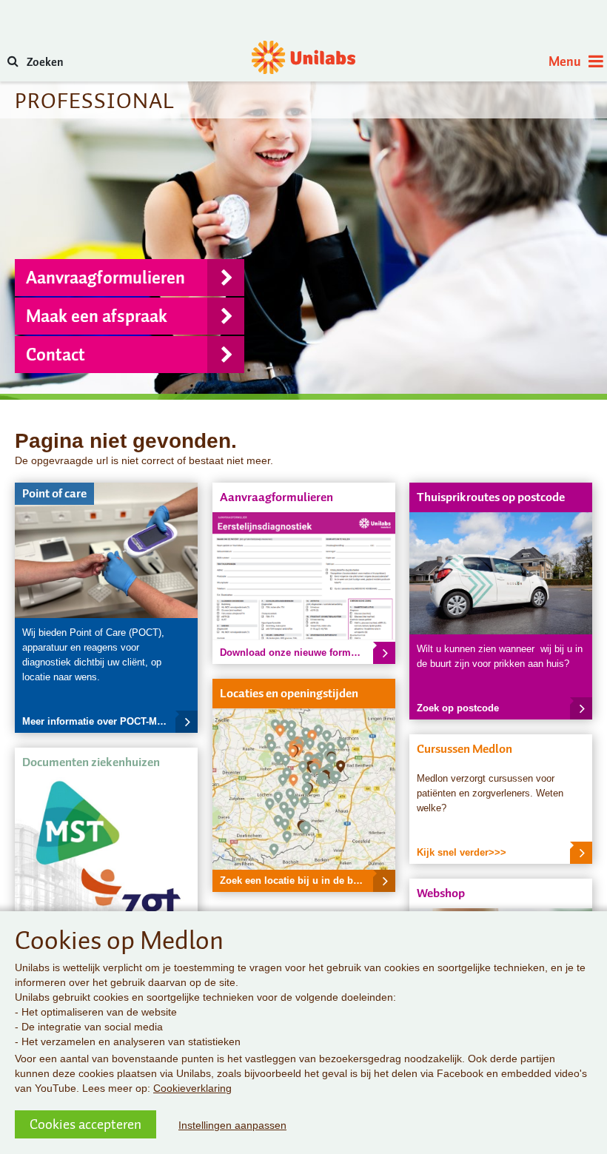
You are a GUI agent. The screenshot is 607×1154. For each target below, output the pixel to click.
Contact (55, 354)
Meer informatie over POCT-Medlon (102, 721)
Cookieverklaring (192, 1088)
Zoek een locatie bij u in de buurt (296, 880)
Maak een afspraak (96, 316)
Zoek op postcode (458, 708)
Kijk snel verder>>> (461, 852)
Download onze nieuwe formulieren (301, 652)
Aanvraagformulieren (105, 277)
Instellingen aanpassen (232, 1125)
